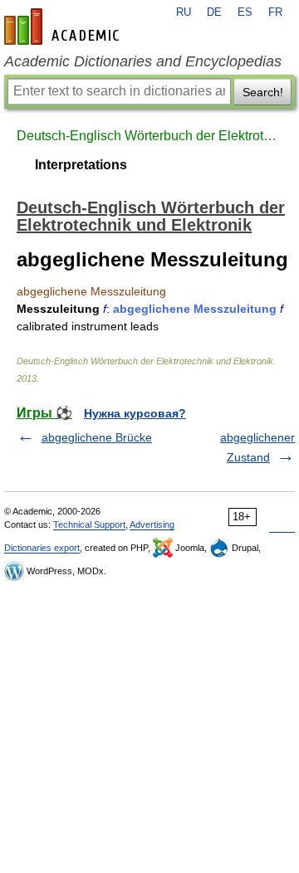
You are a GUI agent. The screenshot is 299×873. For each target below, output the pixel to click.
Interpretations (81, 165)
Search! (263, 92)
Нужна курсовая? (135, 413)
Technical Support (89, 524)
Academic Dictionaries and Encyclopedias (143, 61)
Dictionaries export (42, 548)
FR (275, 12)
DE (214, 12)
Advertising (152, 524)
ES (245, 12)
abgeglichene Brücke (97, 437)
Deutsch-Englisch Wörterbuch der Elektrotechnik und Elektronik (149, 136)
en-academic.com (64, 26)
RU (183, 12)
